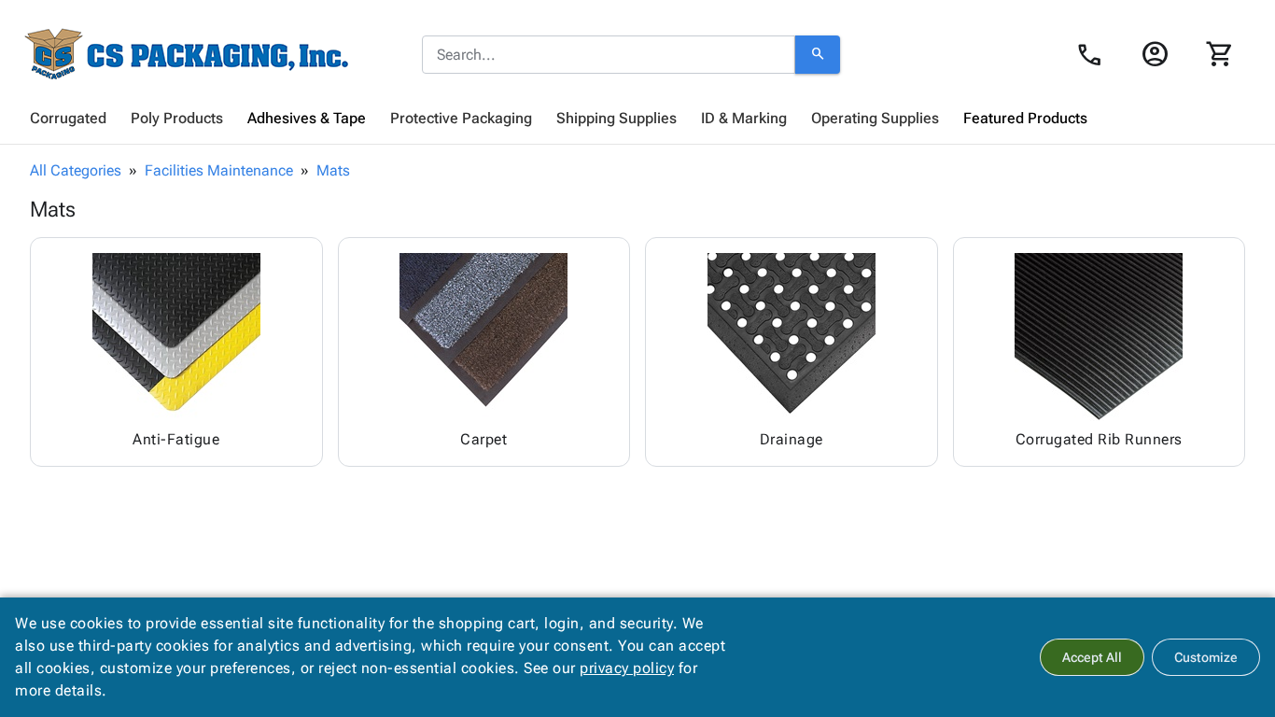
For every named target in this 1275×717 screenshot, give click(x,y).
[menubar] (637, 118)
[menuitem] (68, 118)
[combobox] (608, 55)
